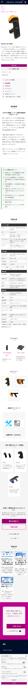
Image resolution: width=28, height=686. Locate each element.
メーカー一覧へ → (14, 538)
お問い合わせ (17, 626)
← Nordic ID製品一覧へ (14, 534)
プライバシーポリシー (22, 676)
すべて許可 (14, 683)
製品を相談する (14, 521)
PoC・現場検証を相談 (14, 68)
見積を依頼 (14, 65)
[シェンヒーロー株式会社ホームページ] (14, 2)
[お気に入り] (25, 2)
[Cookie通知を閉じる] (26, 656)
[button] (7, 382)
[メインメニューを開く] (2, 2)
